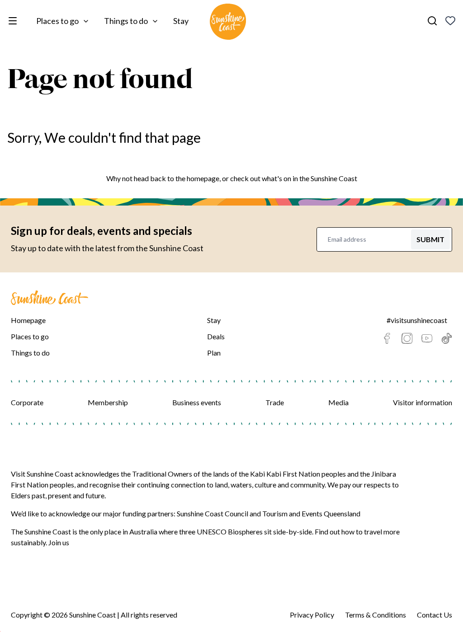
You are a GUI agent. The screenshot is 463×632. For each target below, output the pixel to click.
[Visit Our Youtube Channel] (426, 338)
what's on (276, 178)
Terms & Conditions (375, 614)
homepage (203, 178)
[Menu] (14, 20)
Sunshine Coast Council (212, 513)
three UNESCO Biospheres (221, 531)
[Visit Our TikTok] (446, 338)
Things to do (126, 21)
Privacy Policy (312, 614)
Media (338, 402)
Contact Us (434, 614)
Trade (274, 402)
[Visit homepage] (228, 23)
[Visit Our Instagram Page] (407, 338)
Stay (181, 21)
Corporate (27, 402)
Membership (108, 402)
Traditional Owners (162, 473)
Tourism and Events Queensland (311, 513)
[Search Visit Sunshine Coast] (432, 20)
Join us (58, 542)
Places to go (57, 21)
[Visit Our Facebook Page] (387, 338)
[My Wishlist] (450, 20)
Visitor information (422, 402)
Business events (196, 402)
